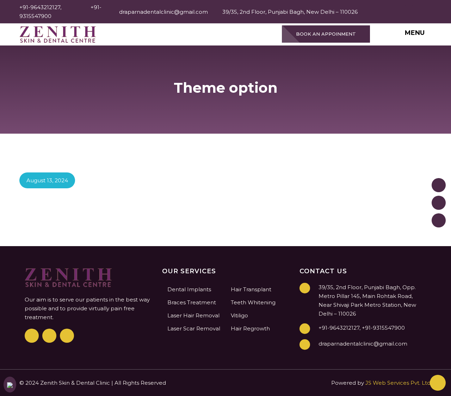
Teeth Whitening (253, 302)
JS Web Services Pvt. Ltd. (398, 382)
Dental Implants (189, 289)
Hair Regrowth (250, 328)
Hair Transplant (251, 289)
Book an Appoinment (326, 34)
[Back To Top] (438, 383)
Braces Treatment (191, 302)
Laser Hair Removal (193, 315)
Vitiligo (239, 315)
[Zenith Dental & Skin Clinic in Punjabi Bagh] (58, 34)
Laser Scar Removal (193, 328)
